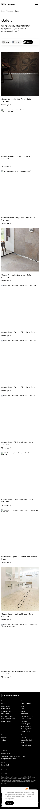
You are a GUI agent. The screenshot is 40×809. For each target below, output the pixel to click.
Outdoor (18, 42)
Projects (10, 11)
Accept (9, 803)
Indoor (7, 42)
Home (3, 11)
